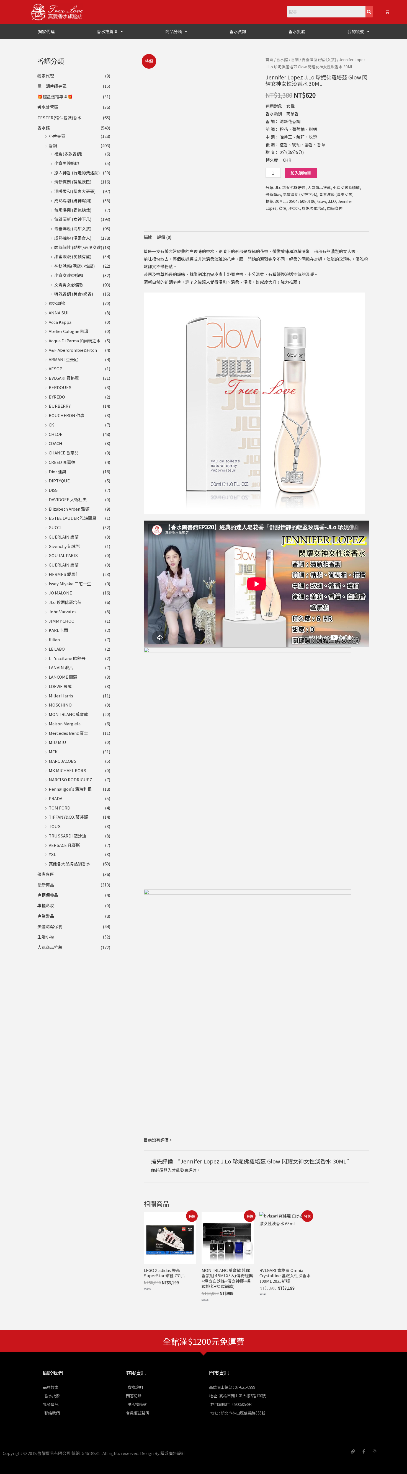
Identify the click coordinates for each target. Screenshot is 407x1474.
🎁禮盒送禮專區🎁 (55, 96)
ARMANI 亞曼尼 (63, 359)
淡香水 (294, 208)
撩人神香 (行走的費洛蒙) (77, 172)
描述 (148, 237)
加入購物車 (300, 173)
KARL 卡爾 (58, 630)
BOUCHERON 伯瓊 (66, 415)
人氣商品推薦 (49, 947)
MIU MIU (57, 742)
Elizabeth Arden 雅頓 (69, 509)
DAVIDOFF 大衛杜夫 (68, 499)
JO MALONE (60, 593)
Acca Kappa (60, 322)
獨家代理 (46, 31)
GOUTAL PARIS (63, 555)
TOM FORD (59, 808)
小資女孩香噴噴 (68, 275)
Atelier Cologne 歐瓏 (69, 331)
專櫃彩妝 (45, 905)
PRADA (55, 798)
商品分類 (173, 31)
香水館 (43, 128)
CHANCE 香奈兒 (64, 453)
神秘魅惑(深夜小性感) (74, 266)
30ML (280, 201)
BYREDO (57, 397)
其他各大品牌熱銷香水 (69, 864)
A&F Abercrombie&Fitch (73, 350)
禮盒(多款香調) (68, 154)
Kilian (54, 639)
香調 (53, 145)
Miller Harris (61, 696)
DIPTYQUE (59, 480)
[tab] (148, 237)
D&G (53, 490)
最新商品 (45, 885)
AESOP (55, 368)
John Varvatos (62, 611)
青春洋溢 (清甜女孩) (72, 228)
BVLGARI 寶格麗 (64, 378)
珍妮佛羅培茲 (313, 208)
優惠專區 (45, 874)
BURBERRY (60, 406)
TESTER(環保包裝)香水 (59, 117)
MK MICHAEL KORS (67, 770)
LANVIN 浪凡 (61, 667)
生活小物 (45, 937)
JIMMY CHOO (61, 621)
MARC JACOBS (62, 761)
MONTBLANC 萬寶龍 (68, 714)
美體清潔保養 (49, 926)
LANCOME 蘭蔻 (63, 677)
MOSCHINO (60, 705)
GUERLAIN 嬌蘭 (64, 537)
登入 (167, 1170)
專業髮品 (45, 916)
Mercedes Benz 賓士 (68, 733)
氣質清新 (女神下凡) (72, 219)
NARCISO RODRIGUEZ (70, 779)
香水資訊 (238, 31)
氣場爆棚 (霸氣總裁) (72, 210)
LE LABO (57, 649)
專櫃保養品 (47, 895)
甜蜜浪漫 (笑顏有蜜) (72, 256)
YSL (52, 854)
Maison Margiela (65, 723)
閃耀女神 (334, 208)
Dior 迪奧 (57, 471)
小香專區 (57, 136)
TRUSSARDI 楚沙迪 (67, 836)
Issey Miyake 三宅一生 (70, 583)
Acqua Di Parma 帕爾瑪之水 (75, 340)
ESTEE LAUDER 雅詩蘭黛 (72, 518)
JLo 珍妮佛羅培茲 (65, 602)
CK (51, 425)
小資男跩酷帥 (66, 163)
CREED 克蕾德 (62, 462)
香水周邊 (57, 303)
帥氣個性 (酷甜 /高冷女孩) (78, 247)
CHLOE (55, 434)
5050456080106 (301, 201)
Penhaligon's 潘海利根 (70, 789)
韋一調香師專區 (51, 86)
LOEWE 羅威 (60, 686)
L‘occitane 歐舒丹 (67, 658)
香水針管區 (47, 107)
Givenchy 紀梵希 (64, 546)
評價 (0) (164, 237)
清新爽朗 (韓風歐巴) (72, 182)
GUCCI (55, 527)
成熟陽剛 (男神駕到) (72, 200)
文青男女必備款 (68, 285)
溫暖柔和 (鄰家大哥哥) (75, 191)
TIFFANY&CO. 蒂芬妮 (68, 817)
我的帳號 (355, 31)
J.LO (332, 201)
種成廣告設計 (172, 1453)
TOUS (55, 826)
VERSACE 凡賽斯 (64, 845)
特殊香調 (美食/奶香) (73, 294)
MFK (53, 751)
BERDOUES (60, 387)
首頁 (269, 59)
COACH (55, 443)
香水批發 (296, 31)
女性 (282, 208)
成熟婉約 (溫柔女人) (72, 238)
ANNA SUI (59, 313)
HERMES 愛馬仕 (64, 574)
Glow (321, 201)
